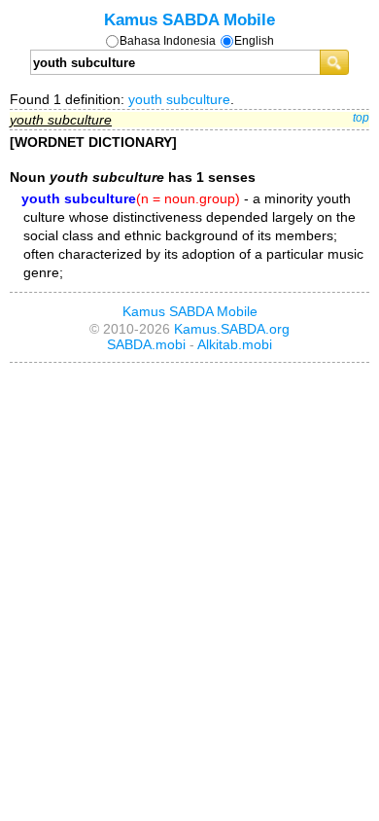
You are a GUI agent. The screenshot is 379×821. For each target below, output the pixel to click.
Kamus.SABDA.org (232, 329)
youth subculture (179, 99)
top (361, 118)
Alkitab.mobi (234, 344)
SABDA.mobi (146, 344)
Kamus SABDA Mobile (189, 19)
